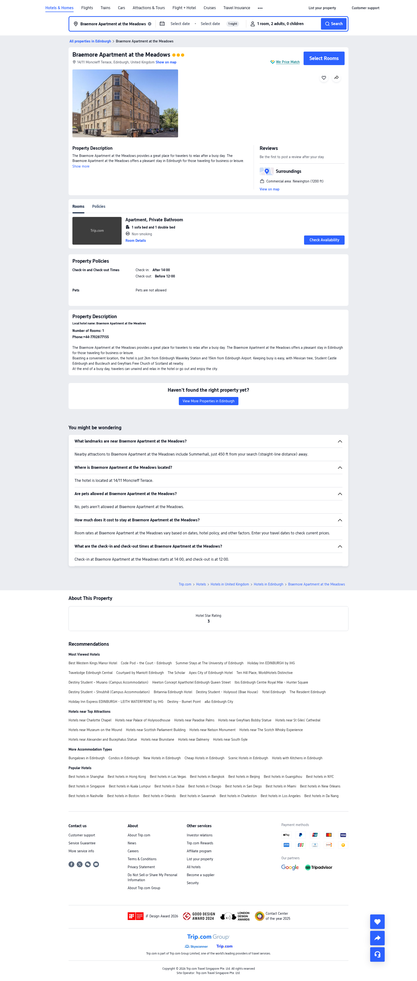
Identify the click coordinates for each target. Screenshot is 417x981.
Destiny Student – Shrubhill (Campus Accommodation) (109, 692)
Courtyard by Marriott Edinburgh (140, 673)
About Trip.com (139, 835)
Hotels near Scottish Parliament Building (156, 730)
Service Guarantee (82, 843)
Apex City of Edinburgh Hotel (211, 673)
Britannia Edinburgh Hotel (173, 692)
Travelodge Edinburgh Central (90, 673)
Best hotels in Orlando (159, 796)
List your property (200, 859)
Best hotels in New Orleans (320, 786)
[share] (377, 938)
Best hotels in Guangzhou (283, 777)
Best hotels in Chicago (204, 786)
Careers (133, 851)
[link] (322, 8)
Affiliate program (199, 851)
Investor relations (199, 835)
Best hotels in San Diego (243, 786)
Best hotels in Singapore (87, 786)
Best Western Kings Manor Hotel (93, 663)
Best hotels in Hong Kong (127, 777)
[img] (125, 103)
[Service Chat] (377, 954)
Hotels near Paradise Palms (194, 720)
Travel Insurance (236, 8)
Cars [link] (121, 8)
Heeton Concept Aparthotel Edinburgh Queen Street (191, 682)
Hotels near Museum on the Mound (95, 730)
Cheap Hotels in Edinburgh (204, 758)
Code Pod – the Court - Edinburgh (146, 663)
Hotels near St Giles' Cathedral (297, 720)
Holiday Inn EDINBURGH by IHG (271, 663)
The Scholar (176, 673)
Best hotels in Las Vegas (168, 777)
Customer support (82, 835)
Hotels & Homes (59, 8)
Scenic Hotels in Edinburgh (248, 758)
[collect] (377, 921)
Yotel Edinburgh (274, 692)
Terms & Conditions (142, 859)
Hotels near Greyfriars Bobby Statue (244, 720)
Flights (87, 8)
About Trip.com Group (144, 888)
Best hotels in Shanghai (86, 777)
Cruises (210, 8)
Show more (81, 166)
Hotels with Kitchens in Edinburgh (297, 758)
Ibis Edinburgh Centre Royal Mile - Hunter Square (271, 682)
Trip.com (185, 584)
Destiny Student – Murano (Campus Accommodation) (108, 682)
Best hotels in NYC (320, 777)
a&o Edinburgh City (219, 702)
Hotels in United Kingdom (230, 584)
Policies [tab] (98, 206)
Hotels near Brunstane (157, 739)
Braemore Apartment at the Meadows (121, 54)
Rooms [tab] (78, 206)
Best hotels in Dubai (169, 786)
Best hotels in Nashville (86, 796)
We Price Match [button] (288, 62)
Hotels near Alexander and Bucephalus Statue (103, 739)
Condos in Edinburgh (124, 758)
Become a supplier (200, 875)
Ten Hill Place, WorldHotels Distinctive (264, 673)
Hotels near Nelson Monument (212, 730)
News (132, 843)
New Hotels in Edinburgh (162, 758)
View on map (269, 189)
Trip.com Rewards (200, 843)
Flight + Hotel (184, 8)
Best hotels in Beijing (244, 777)
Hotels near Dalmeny (193, 739)
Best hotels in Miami (281, 786)
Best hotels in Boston (123, 796)
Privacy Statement (141, 867)
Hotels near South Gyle (230, 739)
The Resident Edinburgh (308, 692)
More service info (81, 851)
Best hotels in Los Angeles (280, 796)
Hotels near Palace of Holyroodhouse (142, 720)
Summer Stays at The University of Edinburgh (209, 663)
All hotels (194, 867)
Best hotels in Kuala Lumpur (130, 786)
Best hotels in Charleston (238, 796)
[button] (260, 8)
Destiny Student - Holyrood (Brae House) (227, 692)
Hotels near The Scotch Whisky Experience (271, 730)
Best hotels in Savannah (198, 796)
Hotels (201, 584)
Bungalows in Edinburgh (87, 758)
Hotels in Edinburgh (268, 584)
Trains (105, 8)
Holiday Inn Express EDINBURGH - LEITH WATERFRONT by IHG (116, 702)
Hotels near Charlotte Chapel (90, 720)
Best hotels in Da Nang (321, 796)
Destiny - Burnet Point (184, 702)
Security (193, 883)
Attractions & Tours (149, 8)
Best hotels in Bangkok (207, 777)
